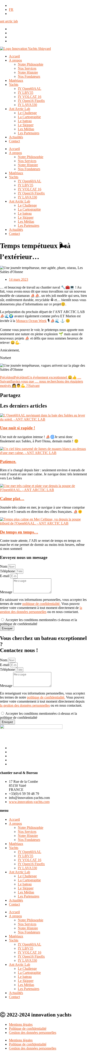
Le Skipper (25, 125)
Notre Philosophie (30, 64)
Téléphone (8, 571)
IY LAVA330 (27, 105)
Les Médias (26, 129)
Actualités (16, 137)
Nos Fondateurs (29, 76)
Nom (4, 566)
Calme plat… (12, 498)
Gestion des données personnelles (32, 1032)
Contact (14, 141)
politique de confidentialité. (41, 604)
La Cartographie (29, 117)
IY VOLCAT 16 (29, 97)
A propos (15, 60)
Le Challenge (27, 113)
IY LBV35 (25, 93)
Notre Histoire (28, 72)
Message (6, 592)
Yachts (13, 84)
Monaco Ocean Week (31, 321)
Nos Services (27, 68)
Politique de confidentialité (27, 1028)
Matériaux (16, 80)
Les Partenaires (28, 133)
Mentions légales (21, 1024)
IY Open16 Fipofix (31, 101)
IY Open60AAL (29, 88)
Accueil (14, 56)
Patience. (8, 461)
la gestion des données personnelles (41, 610)
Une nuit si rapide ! (17, 428)
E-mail (5, 576)
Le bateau (25, 121)
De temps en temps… (19, 532)
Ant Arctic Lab (19, 109)
